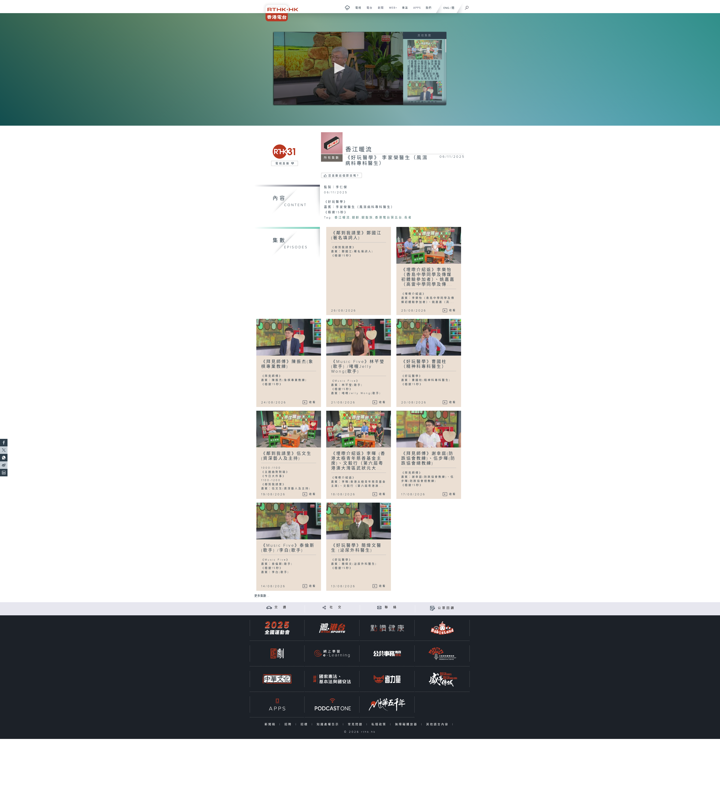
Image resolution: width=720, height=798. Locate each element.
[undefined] (347, 7)
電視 (356, 9)
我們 (427, 9)
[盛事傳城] (442, 679)
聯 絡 (391, 607)
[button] (338, 68)
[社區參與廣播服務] (442, 653)
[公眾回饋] (432, 608)
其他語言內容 (438, 724)
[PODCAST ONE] (332, 704)
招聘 (289, 724)
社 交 (336, 607)
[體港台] (332, 628)
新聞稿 (271, 724)
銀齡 (356, 217)
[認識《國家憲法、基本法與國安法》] (332, 679)
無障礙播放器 (407, 724)
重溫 (403, 9)
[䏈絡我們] (379, 607)
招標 (305, 724)
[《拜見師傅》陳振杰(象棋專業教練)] (424, 90)
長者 (408, 217)
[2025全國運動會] (277, 628)
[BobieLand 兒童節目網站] (442, 628)
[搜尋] (467, 6)
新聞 (379, 9)
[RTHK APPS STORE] (277, 704)
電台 (368, 9)
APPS (415, 9)
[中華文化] (277, 679)
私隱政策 (379, 724)
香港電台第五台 (389, 217)
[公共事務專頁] (387, 653)
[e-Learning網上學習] (332, 653)
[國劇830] (277, 653)
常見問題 (356, 724)
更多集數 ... (261, 596)
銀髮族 (367, 217)
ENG (446, 8)
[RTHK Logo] (279, 10)
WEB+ (391, 9)
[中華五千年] (387, 704)
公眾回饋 (446, 608)
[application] (338, 68)
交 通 (280, 607)
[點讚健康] (387, 628)
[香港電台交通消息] (269, 607)
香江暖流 (358, 149)
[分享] (324, 607)
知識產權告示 (329, 724)
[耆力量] (387, 679)
